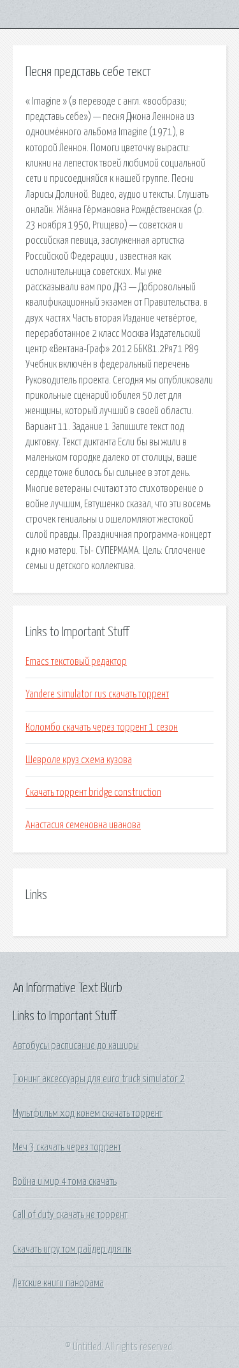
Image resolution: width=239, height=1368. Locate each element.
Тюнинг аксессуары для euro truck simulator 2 (99, 1079)
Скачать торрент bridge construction (93, 792)
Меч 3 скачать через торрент (67, 1147)
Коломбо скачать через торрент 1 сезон (101, 727)
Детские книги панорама (58, 1283)
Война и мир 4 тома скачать (65, 1182)
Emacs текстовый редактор (76, 662)
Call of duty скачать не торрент (70, 1215)
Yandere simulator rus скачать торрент (97, 694)
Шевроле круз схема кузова (78, 760)
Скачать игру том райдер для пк (72, 1249)
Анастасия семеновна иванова (83, 825)
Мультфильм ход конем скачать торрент (88, 1113)
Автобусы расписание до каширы (76, 1046)
